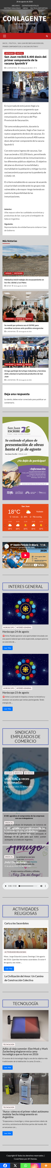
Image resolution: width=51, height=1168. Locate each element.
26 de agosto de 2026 (25, 332)
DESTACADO (9, 53)
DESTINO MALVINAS (12, 8)
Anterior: (24, 214)
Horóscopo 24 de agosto (15, 631)
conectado (27, 399)
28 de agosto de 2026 (20, 286)
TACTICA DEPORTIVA (39, 8)
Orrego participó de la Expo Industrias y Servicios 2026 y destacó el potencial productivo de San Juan (25, 374)
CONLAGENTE (25, 18)
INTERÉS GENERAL (23, 627)
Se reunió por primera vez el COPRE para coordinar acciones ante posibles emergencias (23, 326)
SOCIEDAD (29, 773)
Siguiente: (25, 227)
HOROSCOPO (8, 627)
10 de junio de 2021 (26, 68)
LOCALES (8, 273)
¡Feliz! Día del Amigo (15, 862)
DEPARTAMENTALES (30, 6)
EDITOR (8, 286)
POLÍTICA (19, 53)
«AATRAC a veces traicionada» (16, 780)
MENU (25, 8)
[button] (4, 36)
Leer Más (7, 648)
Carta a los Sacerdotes (16, 923)
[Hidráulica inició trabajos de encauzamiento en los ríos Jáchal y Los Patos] (25, 260)
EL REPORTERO (11, 68)
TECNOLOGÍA (8, 1044)
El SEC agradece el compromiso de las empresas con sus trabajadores (24, 829)
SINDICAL (18, 773)
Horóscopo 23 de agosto (15, 692)
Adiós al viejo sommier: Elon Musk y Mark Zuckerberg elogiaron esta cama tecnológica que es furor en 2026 (25, 1051)
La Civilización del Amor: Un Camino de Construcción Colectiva (23, 978)
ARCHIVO (16, 6)
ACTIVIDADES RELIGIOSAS (15, 952)
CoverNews (19, 1159)
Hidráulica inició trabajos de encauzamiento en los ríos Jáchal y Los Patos (24, 281)
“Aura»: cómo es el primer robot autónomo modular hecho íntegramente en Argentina (25, 1114)
